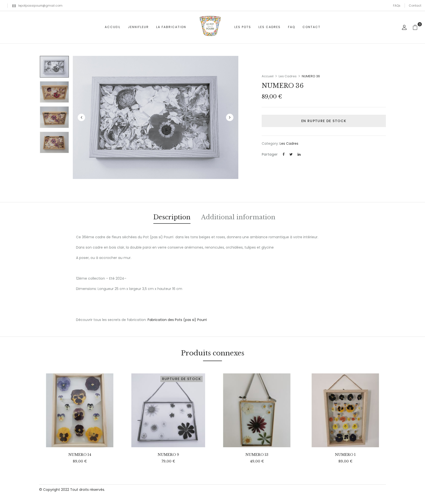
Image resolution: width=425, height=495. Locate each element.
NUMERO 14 (79, 455)
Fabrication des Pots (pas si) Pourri (177, 319)
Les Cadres (288, 76)
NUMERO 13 (256, 455)
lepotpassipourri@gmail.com (40, 5)
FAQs (396, 5)
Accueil (267, 76)
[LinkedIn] (299, 154)
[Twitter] (291, 154)
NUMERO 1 (345, 455)
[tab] (171, 218)
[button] (417, 27)
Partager (270, 154)
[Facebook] (284, 154)
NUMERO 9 (168, 455)
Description (171, 217)
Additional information (238, 217)
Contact (415, 5)
